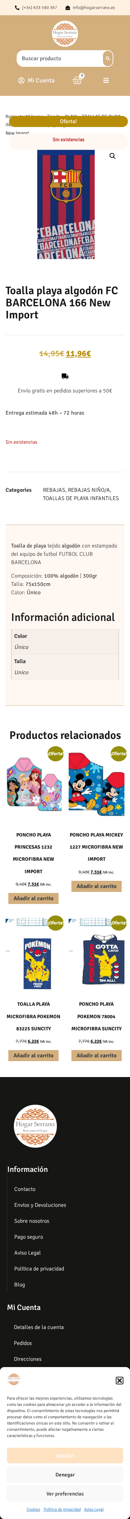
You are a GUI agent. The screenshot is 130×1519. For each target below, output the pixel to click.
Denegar (65, 1475)
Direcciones (28, 1359)
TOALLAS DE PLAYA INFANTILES (81, 498)
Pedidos (23, 1343)
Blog (19, 1284)
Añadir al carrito (33, 898)
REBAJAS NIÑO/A (89, 490)
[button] (119, 1380)
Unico (21, 672)
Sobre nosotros (31, 1221)
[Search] (107, 58)
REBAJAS (54, 490)
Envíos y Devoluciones (40, 1205)
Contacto (24, 1189)
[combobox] (58, 58)
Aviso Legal (94, 1509)
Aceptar (65, 1456)
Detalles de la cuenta (39, 1327)
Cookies (33, 1509)
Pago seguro (28, 1236)
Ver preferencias (65, 1494)
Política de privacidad (62, 1509)
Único (21, 647)
